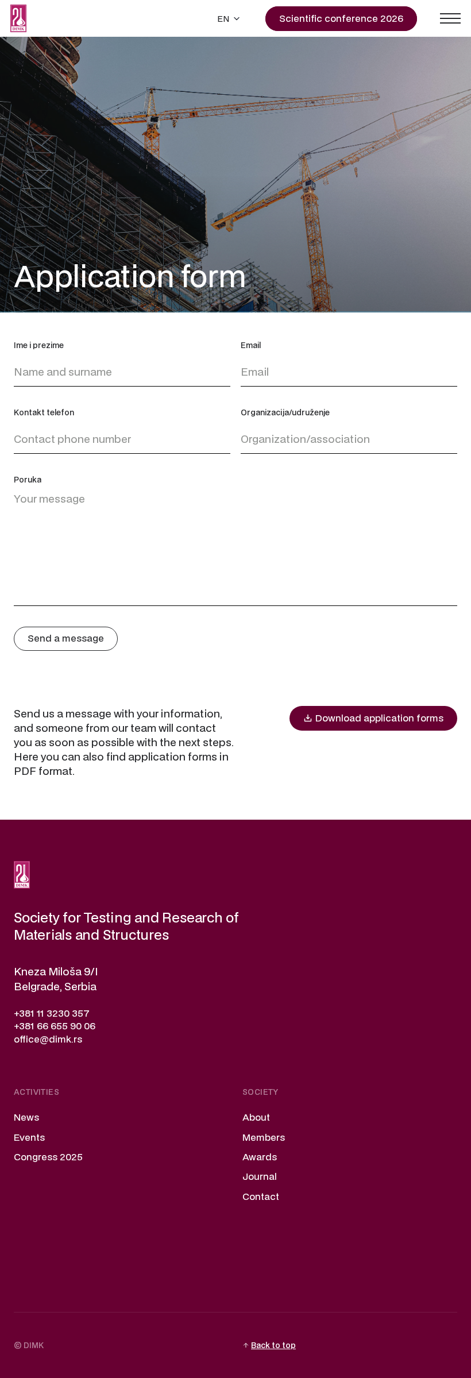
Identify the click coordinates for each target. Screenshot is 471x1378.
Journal (259, 1176)
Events (29, 1137)
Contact (260, 1196)
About (256, 1117)
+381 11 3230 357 (52, 1013)
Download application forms (379, 717)
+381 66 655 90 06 (54, 1025)
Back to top (273, 1345)
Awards (259, 1156)
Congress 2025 (48, 1156)
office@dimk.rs (48, 1038)
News (26, 1117)
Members (263, 1137)
